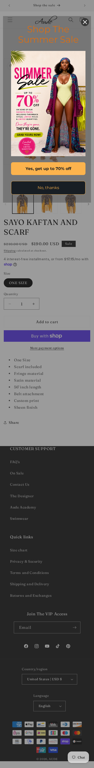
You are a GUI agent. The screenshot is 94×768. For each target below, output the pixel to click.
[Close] (85, 22)
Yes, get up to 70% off (48, 168)
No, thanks (48, 187)
